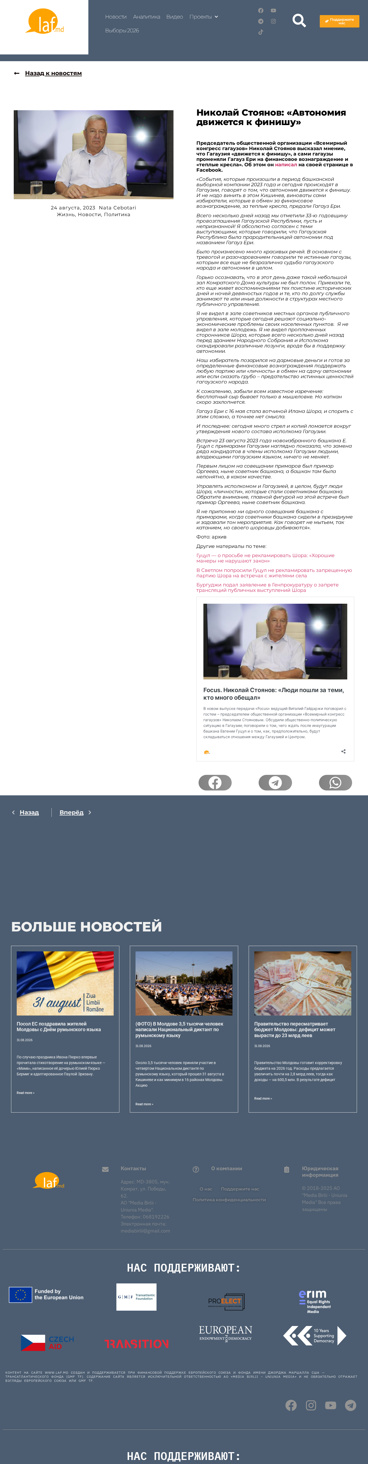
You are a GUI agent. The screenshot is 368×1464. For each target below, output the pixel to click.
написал (286, 165)
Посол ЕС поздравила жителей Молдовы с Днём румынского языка (59, 1027)
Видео (174, 16)
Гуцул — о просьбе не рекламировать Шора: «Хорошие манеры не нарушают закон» (265, 558)
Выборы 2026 (122, 30)
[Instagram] (273, 21)
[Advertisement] (51, 874)
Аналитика (146, 16)
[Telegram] (260, 21)
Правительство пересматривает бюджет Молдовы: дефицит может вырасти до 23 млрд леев (294, 1029)
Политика (117, 214)
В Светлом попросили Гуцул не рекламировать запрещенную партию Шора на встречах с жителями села (274, 573)
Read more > (25, 1093)
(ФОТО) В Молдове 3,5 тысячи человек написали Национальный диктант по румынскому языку (179, 1029)
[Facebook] (260, 10)
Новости (116, 16)
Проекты (200, 16)
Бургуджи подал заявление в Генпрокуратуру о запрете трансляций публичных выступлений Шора (267, 587)
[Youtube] (273, 10)
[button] (215, 782)
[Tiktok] (260, 32)
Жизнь (66, 214)
